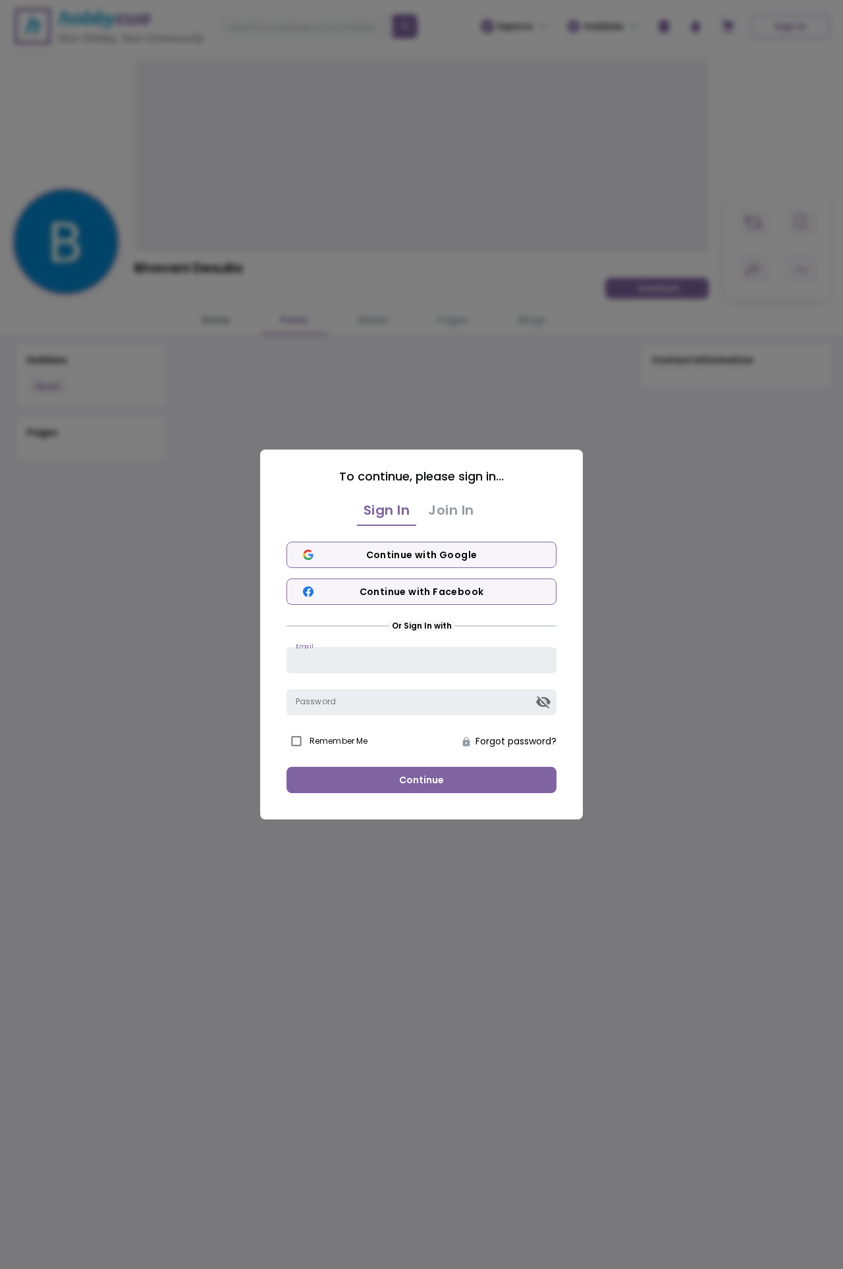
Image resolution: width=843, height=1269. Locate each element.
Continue (421, 780)
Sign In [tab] (387, 510)
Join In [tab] (451, 510)
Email (304, 646)
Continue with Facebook (422, 591)
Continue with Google (421, 554)
